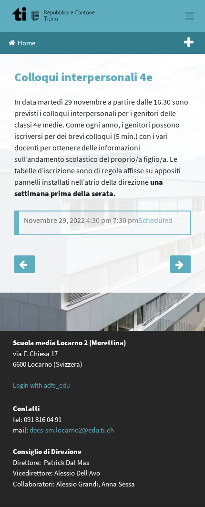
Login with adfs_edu (41, 385)
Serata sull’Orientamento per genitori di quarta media (180, 264)
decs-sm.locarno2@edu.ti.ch (72, 429)
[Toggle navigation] (190, 16)
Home (26, 42)
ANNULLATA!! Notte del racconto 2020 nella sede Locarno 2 (24, 264)
